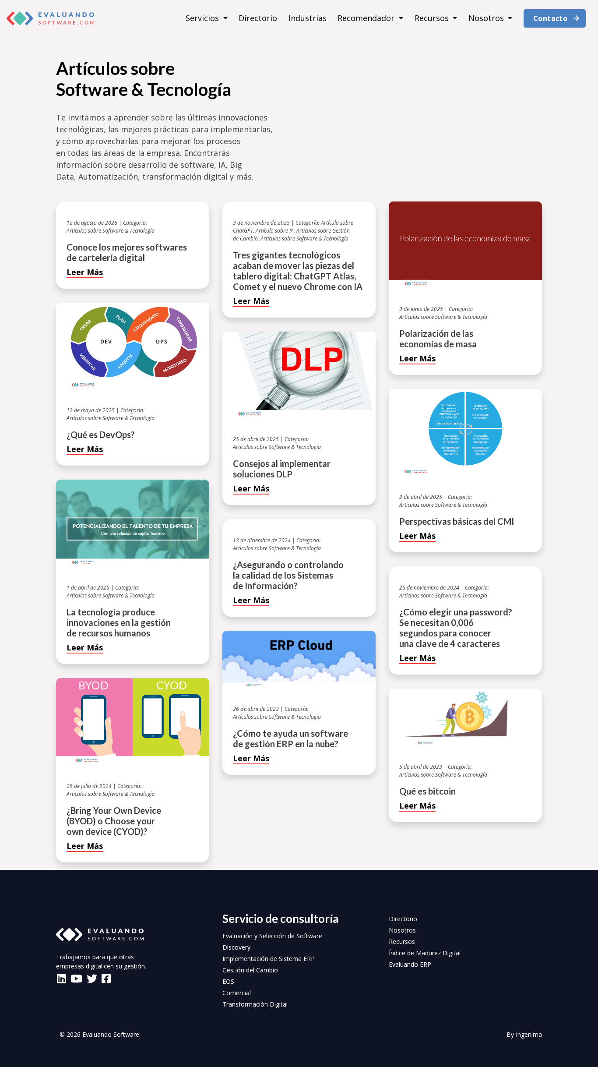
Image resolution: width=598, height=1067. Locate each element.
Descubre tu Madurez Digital (299, 451)
